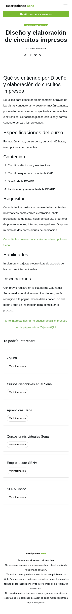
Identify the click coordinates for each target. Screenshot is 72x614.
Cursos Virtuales (36, 25)
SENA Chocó (36, 492)
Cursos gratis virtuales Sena (36, 439)
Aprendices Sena (36, 413)
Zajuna (36, 361)
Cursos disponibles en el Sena (36, 387)
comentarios (37, 48)
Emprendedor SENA (36, 466)
